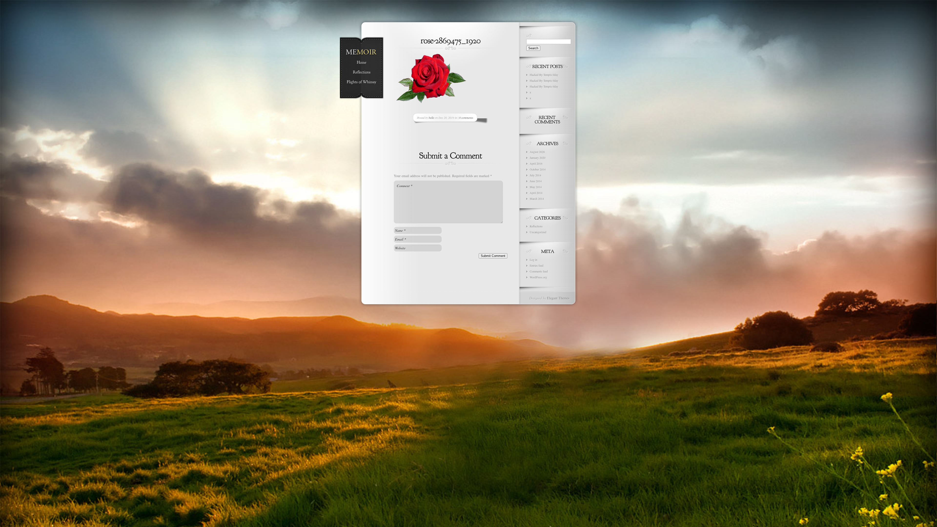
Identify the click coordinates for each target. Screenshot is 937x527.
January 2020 (537, 158)
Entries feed (536, 265)
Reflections (536, 226)
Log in (533, 260)
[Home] (361, 63)
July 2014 (535, 175)
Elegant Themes (558, 298)
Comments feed (539, 271)
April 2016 (536, 163)
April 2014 (536, 193)
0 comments (466, 118)
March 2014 (537, 199)
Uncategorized (538, 232)
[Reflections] (361, 72)
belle (431, 118)
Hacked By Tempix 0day (544, 75)
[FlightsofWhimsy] (361, 82)
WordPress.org (538, 277)
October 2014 (538, 169)
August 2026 (537, 152)
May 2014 (536, 187)
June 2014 (536, 181)
